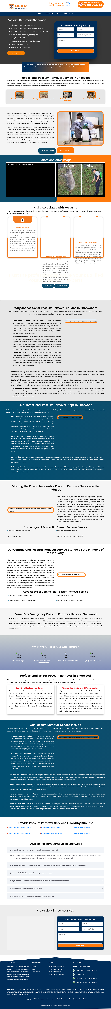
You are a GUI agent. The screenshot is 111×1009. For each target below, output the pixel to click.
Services (49, 14)
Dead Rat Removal (55, 972)
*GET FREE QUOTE (16, 53)
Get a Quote (48, 286)
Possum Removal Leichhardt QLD (20, 833)
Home (40, 14)
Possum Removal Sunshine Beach (52, 833)
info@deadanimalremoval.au (86, 978)
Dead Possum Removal (56, 967)
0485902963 (93, 4)
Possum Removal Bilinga (82, 827)
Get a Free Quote (65, 150)
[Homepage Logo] (18, 6)
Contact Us (68, 14)
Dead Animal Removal (56, 974)
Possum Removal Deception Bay (20, 827)
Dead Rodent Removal (56, 969)
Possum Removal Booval (82, 833)
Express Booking (61, 286)
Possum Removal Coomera (50, 827)
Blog (58, 14)
